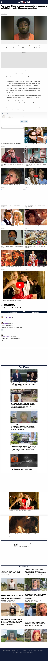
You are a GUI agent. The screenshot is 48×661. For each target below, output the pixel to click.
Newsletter (23, 650)
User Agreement (41, 650)
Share (3, 13)
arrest (5, 305)
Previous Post (13, 312)
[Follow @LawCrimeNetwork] (19, 308)
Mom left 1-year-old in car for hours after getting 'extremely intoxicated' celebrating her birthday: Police (35, 624)
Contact (24, 652)
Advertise (18, 650)
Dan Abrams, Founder (31, 652)
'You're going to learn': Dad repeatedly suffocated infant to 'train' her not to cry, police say (11, 572)
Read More (24, 121)
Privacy (28, 650)
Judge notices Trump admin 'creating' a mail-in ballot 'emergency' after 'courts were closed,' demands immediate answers (23, 384)
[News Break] (21, 308)
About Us (13, 650)
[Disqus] (24, 331)
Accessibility (33, 650)
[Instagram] (16, 308)
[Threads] (17, 308)
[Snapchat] (20, 308)
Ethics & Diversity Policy (17, 652)
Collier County (32, 46)
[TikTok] (15, 308)
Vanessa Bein (3, 10)
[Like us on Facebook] (13, 308)
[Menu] (1, 2)
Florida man (11, 305)
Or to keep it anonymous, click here (25, 545)
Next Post (35, 312)
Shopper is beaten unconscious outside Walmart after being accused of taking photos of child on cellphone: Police (12, 597)
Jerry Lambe (4, 575)
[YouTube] (12, 308)
